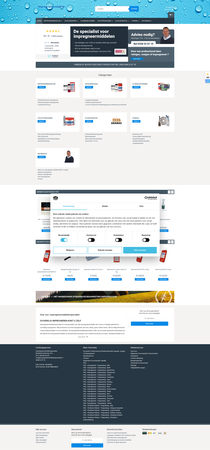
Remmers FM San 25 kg (163, 269)
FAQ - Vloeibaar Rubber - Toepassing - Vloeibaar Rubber (102, 415)
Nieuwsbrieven (41, 442)
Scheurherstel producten (93, 134)
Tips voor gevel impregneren (117, 433)
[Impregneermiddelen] (69, 87)
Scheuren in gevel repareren (116, 442)
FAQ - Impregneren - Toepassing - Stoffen (97, 396)
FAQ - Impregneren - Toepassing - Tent (96, 401)
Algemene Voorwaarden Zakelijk (94, 361)
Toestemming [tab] (68, 206)
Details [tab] (105, 206)
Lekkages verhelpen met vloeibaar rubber (121, 435)
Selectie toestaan (105, 250)
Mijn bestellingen (42, 435)
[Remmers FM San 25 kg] (163, 256)
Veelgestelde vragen (138, 368)
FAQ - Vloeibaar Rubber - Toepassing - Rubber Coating (102, 413)
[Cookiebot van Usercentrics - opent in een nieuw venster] (146, 198)
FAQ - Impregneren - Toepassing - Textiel (97, 403)
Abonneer (149, 324)
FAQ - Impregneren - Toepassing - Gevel (97, 375)
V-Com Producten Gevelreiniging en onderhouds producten (106, 105)
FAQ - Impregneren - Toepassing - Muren (97, 384)
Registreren (168, 9)
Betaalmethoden (136, 361)
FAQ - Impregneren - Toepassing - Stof (96, 394)
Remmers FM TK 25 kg (140, 269)
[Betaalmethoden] (155, 433)
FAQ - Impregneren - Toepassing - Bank (96, 368)
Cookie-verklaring (137, 358)
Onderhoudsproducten (93, 102)
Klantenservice (88, 356)
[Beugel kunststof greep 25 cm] (47, 256)
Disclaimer (134, 356)
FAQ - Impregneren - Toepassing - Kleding (97, 382)
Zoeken (134, 9)
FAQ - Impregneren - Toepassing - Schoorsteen (99, 389)
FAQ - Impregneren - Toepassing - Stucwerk (98, 398)
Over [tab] (141, 206)
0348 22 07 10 (40, 360)
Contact (86, 358)
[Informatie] (69, 156)
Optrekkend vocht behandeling (48, 139)
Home (39, 21)
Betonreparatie (90, 136)
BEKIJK (41, 87)
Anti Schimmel (43, 136)
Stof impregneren (44, 177)
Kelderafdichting (43, 141)
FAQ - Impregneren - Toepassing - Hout (96, 379)
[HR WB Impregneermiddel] (163, 206)
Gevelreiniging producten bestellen (119, 440)
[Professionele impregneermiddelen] (51, 8)
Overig (40, 179)
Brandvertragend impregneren (48, 102)
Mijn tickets (40, 437)
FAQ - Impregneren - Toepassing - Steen (97, 391)
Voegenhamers (138, 143)
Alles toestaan (140, 250)
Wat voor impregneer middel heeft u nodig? (53, 170)
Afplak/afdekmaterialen (141, 141)
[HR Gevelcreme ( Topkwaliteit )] (47, 206)
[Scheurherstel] (116, 121)
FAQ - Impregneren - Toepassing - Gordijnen (98, 377)
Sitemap (133, 365)
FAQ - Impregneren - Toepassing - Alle (96, 365)
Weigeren (70, 250)
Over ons (134, 351)
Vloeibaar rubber (87, 21)
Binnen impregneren (45, 174)
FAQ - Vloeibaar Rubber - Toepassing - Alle (98, 405)
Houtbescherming (44, 105)
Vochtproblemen (104, 21)
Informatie (146, 21)
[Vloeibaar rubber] (164, 87)
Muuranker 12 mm (91, 141)
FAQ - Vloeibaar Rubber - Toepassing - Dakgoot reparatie (103, 408)
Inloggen (169, 7)
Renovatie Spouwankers (93, 139)
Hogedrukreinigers (91, 100)
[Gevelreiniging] (116, 87)
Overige (135, 21)
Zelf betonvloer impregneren (117, 437)
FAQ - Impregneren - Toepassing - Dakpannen (99, 372)
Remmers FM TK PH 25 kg (117, 269)
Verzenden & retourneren (139, 363)
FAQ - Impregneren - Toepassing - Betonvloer (98, 370)
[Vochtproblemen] (69, 121)
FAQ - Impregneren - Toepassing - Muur (96, 387)
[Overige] (164, 121)
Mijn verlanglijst (41, 440)
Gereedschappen (139, 139)
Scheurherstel (121, 21)
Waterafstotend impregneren (48, 100)
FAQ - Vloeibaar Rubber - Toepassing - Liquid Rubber (101, 410)
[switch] (91, 240)
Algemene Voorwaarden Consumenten (144, 353)
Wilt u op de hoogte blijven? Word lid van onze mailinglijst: (149, 312)
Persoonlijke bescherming (142, 136)
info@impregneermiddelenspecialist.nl (49, 358)
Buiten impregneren (44, 172)
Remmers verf (137, 134)
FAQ (84, 363)
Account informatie (42, 433)
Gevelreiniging (71, 21)
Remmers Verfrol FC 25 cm (70, 269)
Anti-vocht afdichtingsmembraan (49, 134)
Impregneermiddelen (52, 21)
